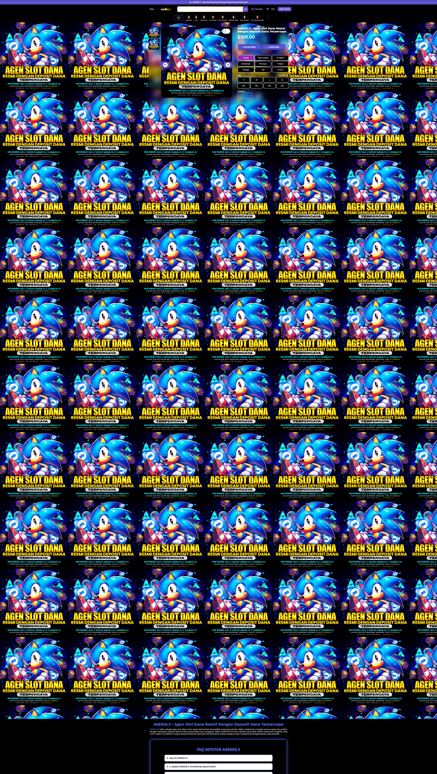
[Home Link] (165, 9)
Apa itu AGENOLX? (178, 758)
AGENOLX (154, 729)
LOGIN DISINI (273, 47)
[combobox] (210, 9)
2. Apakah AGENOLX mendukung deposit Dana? (192, 766)
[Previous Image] (165, 65)
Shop (152, 9)
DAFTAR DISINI (249, 47)
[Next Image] (228, 65)
